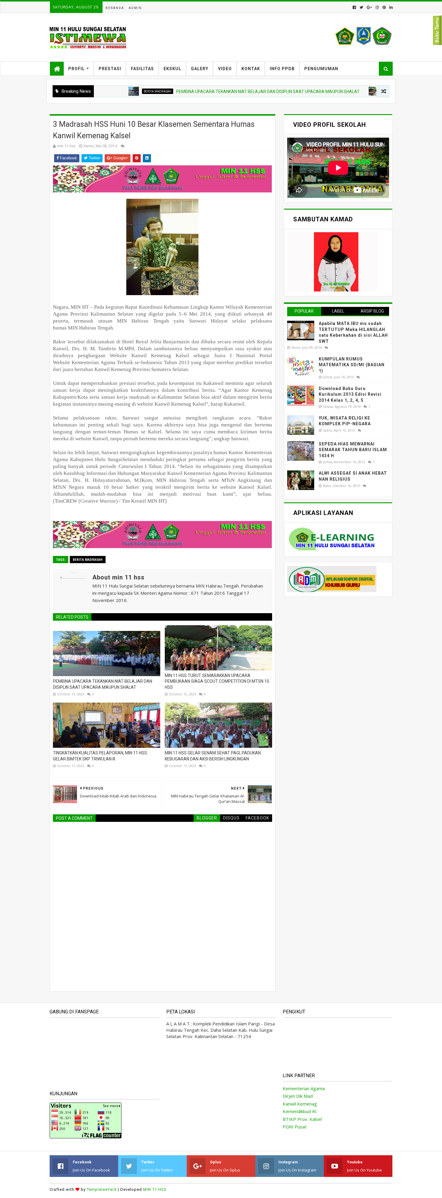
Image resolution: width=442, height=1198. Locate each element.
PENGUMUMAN (321, 68)
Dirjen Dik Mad (298, 1096)
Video (225, 68)
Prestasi (110, 68)
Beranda (115, 8)
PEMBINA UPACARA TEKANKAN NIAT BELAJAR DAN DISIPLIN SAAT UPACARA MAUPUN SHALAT (238, 91)
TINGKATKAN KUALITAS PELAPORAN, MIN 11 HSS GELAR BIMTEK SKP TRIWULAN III (100, 755)
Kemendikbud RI (300, 1111)
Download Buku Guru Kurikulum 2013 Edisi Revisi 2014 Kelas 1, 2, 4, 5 (350, 394)
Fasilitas (142, 68)
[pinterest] (384, 7)
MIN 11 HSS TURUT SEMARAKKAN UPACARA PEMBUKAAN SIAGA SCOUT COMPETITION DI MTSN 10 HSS (217, 681)
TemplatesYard (102, 1189)
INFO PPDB (282, 68)
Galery (199, 68)
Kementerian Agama (304, 1088)
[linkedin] (390, 7)
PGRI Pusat (295, 1127)
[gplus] (369, 7)
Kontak (250, 68)
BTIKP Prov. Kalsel (302, 1119)
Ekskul (172, 68)
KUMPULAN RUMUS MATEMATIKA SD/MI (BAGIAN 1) (352, 365)
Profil (76, 68)
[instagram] (377, 7)
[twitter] (361, 7)
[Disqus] (162, 901)
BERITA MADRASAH (128, 91)
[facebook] (354, 7)
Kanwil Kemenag (300, 1104)
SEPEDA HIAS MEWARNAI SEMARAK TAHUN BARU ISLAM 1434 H (353, 449)
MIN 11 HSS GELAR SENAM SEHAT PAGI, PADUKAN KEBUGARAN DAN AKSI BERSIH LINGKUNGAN (213, 755)
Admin (135, 8)
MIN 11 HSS (155, 1189)
